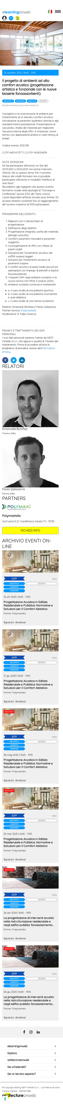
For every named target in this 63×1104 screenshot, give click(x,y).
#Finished (6, 105)
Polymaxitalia (28, 310)
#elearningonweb (20, 105)
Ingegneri (20, 101)
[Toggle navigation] (58, 11)
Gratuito (32, 101)
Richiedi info (30, 530)
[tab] (31, 1046)
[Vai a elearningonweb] (16, 11)
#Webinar (34, 105)
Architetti (8, 101)
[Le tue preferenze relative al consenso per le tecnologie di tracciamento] (5, 1099)
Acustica (43, 101)
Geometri (14, 587)
